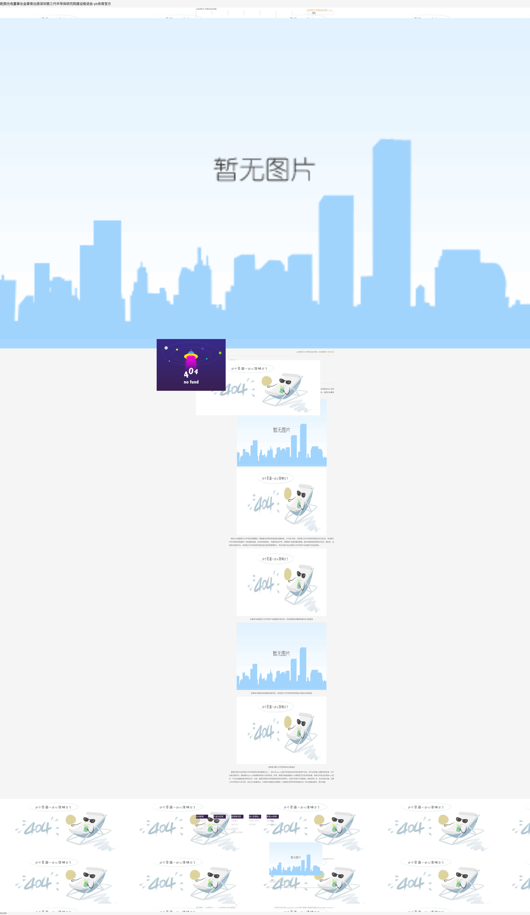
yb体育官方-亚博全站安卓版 (317, 10)
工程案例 (217, 836)
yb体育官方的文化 (202, 825)
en (331, 10)
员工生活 (268, 13)
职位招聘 (252, 825)
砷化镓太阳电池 (219, 829)
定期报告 (234, 821)
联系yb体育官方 (300, 13)
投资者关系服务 (237, 832)
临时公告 (234, 825)
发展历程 (199, 832)
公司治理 (234, 829)
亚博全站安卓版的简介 (202, 821)
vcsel (216, 840)
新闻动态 (199, 840)
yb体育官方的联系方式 (273, 825)
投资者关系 (252, 13)
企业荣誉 (199, 836)
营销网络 (270, 821)
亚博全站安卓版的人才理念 (255, 821)
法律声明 (209, 908)
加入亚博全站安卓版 (284, 14)
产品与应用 (236, 13)
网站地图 (199, 908)
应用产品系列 (219, 832)
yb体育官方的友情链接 (227, 908)
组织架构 (199, 829)
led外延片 (217, 825)
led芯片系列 (218, 821)
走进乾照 (220, 13)
